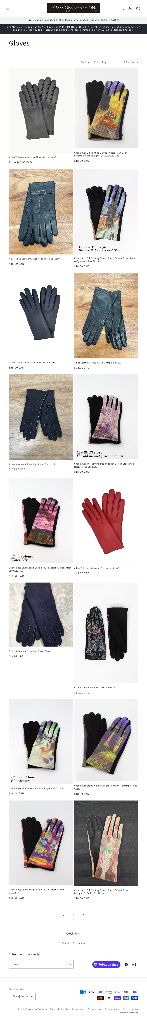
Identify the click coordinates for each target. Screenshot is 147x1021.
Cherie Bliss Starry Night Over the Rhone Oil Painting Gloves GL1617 (105, 787)
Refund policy (78, 1009)
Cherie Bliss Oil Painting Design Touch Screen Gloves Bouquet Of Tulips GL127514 (101, 892)
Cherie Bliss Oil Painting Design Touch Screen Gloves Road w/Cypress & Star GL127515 (105, 260)
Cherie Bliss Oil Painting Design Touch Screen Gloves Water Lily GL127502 (40, 569)
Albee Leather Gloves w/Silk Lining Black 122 (97, 362)
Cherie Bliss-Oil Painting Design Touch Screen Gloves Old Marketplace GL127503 (104, 465)
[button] (7, 8)
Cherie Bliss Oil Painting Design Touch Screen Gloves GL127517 (36, 891)
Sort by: (85, 62)
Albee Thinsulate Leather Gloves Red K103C (96, 568)
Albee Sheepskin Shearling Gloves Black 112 (32, 464)
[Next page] (83, 915)
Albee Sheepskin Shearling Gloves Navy (29, 651)
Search (66, 943)
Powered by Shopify (59, 1009)
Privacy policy (94, 1009)
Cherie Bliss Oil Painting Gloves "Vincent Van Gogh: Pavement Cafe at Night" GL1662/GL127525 (101, 154)
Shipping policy (130, 1009)
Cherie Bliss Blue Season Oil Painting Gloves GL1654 (36, 788)
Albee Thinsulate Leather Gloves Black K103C (32, 157)
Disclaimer (79, 943)
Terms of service (112, 1009)
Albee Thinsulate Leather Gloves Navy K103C (32, 362)
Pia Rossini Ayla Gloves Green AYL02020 (94, 687)
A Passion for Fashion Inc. (37, 1009)
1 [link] (64, 915)
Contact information (128, 1012)
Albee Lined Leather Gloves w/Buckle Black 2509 (34, 258)
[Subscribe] (69, 964)
